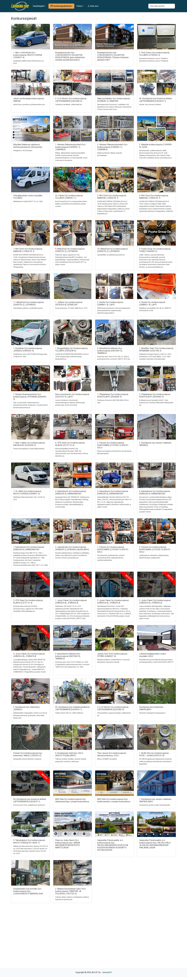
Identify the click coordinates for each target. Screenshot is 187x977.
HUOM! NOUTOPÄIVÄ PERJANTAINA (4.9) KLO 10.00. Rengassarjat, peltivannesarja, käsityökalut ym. (72, 356)
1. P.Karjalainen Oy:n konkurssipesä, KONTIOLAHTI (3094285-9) (112, 395)
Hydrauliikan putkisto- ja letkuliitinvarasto (28, 308)
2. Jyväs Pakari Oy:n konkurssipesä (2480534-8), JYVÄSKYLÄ (113, 601)
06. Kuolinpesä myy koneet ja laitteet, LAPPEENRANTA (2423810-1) (155, 99)
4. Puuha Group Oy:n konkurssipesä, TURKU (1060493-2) (155, 250)
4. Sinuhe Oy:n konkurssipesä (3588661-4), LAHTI (152, 303)
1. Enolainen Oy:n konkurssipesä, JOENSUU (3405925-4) (27, 349)
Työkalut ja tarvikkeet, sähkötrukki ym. (68, 104)
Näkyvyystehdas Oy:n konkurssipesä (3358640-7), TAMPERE (113, 99)
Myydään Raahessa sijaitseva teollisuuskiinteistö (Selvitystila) (27, 145)
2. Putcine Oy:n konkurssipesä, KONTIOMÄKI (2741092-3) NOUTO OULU (154, 549)
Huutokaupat (38, 6)
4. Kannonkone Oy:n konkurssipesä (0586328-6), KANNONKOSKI (70, 492)
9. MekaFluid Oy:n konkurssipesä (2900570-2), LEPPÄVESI (69, 250)
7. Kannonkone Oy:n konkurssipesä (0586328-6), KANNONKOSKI (28, 548)
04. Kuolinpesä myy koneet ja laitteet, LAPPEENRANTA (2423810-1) (29, 800)
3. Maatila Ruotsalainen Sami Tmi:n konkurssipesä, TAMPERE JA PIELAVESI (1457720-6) (70, 891)
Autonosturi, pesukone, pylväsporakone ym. (29, 104)
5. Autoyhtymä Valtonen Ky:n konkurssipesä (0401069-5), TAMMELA (109, 350)
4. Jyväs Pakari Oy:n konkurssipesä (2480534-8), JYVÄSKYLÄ (29, 655)
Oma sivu (94, 6)
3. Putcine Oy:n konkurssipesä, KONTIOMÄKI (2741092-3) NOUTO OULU (112, 445)
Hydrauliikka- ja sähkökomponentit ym (111, 255)
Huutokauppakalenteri (62, 6)
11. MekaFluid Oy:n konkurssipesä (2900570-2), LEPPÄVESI (28, 303)
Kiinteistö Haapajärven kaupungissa (152, 713)
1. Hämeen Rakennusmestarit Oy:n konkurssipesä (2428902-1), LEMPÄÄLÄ (70, 147)
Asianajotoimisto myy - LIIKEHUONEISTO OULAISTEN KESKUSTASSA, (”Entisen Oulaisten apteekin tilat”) (113, 56)
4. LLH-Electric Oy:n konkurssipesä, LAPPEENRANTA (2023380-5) (113, 708)
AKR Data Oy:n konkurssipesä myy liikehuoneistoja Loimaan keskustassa (72, 800)
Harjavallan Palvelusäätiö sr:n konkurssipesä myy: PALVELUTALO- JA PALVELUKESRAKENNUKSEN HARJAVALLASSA (155, 844)
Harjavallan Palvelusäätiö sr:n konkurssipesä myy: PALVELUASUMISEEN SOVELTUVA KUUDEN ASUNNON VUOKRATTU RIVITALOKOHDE (112, 845)
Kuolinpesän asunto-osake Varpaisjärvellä (154, 805)
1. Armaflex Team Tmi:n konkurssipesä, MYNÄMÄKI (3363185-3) (156, 349)
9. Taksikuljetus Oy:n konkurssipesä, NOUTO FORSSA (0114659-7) (29, 841)
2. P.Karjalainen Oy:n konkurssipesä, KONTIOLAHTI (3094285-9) (154, 395)
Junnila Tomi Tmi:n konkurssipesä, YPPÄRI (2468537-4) (112, 655)
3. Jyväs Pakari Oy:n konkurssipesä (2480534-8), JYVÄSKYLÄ (155, 601)
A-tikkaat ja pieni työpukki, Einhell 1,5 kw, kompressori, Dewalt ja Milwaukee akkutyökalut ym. (156, 402)
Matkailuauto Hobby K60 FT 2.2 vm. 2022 (28, 201)
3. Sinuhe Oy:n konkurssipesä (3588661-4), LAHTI (110, 303)
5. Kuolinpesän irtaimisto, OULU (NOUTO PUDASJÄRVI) (69, 754)
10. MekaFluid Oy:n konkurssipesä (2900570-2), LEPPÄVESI (112, 250)
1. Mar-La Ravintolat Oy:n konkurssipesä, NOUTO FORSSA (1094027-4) (27, 55)
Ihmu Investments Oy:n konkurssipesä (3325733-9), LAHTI (72, 395)
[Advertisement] (93, 940)
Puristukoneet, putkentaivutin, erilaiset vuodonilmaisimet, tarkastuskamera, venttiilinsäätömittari (111, 557)
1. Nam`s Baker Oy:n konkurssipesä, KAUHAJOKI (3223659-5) (29, 444)
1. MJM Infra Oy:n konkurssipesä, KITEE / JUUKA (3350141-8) (154, 754)
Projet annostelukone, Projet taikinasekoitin (28, 449)
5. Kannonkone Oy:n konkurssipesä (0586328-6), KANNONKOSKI (112, 492)
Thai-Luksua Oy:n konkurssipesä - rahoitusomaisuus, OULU (112, 754)
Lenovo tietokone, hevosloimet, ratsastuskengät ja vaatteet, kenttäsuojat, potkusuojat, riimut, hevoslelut (70, 402)
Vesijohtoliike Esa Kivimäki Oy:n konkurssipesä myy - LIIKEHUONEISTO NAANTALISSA (28, 891)
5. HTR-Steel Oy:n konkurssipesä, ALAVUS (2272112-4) (28, 601)
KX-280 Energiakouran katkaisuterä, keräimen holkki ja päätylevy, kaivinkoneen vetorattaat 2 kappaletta (155, 761)
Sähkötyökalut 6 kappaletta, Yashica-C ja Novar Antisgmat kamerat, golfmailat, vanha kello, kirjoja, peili (30, 715)
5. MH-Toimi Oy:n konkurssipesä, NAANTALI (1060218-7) (111, 196)
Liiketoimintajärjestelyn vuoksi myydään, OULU (152, 655)
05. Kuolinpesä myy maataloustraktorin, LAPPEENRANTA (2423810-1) (72, 708)
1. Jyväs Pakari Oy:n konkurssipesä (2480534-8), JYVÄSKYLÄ (71, 601)
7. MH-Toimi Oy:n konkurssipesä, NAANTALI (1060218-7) (27, 250)
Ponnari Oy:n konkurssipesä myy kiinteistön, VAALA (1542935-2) (27, 754)
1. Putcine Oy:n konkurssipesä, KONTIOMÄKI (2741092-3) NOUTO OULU (112, 549)
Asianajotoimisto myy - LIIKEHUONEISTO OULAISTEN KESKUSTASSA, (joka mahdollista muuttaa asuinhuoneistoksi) (70, 56)
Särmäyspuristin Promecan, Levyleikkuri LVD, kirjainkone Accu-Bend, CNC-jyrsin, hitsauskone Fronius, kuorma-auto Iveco (114, 107)
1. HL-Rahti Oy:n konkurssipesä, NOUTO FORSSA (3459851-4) (27, 492)
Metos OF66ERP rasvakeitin (107, 759)
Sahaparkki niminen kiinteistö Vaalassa (27, 759)
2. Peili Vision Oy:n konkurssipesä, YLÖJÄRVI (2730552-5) (154, 53)
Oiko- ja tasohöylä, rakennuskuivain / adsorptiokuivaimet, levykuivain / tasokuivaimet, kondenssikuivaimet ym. (30, 405)
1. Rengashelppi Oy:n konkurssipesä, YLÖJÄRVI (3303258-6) (71, 349)
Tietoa (79, 6)
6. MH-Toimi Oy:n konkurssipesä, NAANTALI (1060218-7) (153, 196)
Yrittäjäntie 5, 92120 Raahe (22, 150)
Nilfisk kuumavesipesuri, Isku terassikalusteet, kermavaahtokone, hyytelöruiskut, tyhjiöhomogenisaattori (113, 310)
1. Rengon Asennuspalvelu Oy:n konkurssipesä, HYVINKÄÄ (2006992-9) (30, 396)
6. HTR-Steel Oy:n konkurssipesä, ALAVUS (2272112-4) (70, 444)
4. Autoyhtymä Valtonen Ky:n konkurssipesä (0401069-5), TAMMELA (67, 656)
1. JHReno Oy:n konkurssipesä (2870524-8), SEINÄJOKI (68, 303)
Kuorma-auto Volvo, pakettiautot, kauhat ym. (29, 805)
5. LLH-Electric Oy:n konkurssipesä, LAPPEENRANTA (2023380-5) (71, 99)
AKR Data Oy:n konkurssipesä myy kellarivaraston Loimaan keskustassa (113, 800)
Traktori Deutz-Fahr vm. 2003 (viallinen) (69, 713)
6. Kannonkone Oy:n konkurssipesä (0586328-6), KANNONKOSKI (154, 492)
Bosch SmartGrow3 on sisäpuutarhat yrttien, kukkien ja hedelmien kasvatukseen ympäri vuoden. (71, 203)
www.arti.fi (107, 972)
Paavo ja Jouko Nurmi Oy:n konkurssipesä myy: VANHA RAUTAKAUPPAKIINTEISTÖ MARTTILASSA (67, 844)
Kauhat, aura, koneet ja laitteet (150, 104)
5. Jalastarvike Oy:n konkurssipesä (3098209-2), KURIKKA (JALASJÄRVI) (72, 548)
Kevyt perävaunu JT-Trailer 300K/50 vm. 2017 (71, 308)
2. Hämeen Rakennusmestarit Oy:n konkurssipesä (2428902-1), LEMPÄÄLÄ (112, 147)
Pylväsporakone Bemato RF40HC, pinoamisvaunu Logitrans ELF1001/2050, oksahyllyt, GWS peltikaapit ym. (28, 608)
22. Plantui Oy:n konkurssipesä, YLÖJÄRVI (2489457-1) (69, 196)
